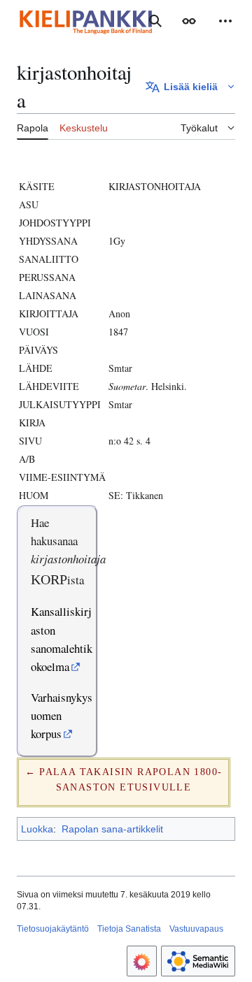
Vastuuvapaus (196, 929)
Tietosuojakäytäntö (53, 929)
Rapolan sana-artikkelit (112, 829)
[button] (189, 21)
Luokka (37, 829)
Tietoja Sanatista (129, 929)
